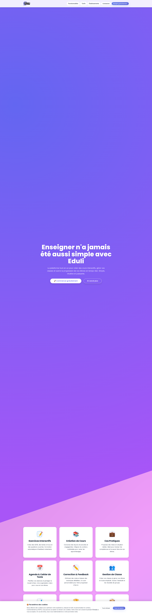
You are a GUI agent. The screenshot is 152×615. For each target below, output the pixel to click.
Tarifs (83, 3)
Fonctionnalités (73, 3)
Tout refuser (106, 608)
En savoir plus (92, 281)
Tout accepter (119, 608)
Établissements (94, 3)
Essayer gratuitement (120, 3)
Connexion (106, 3)
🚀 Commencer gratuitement (66, 281)
